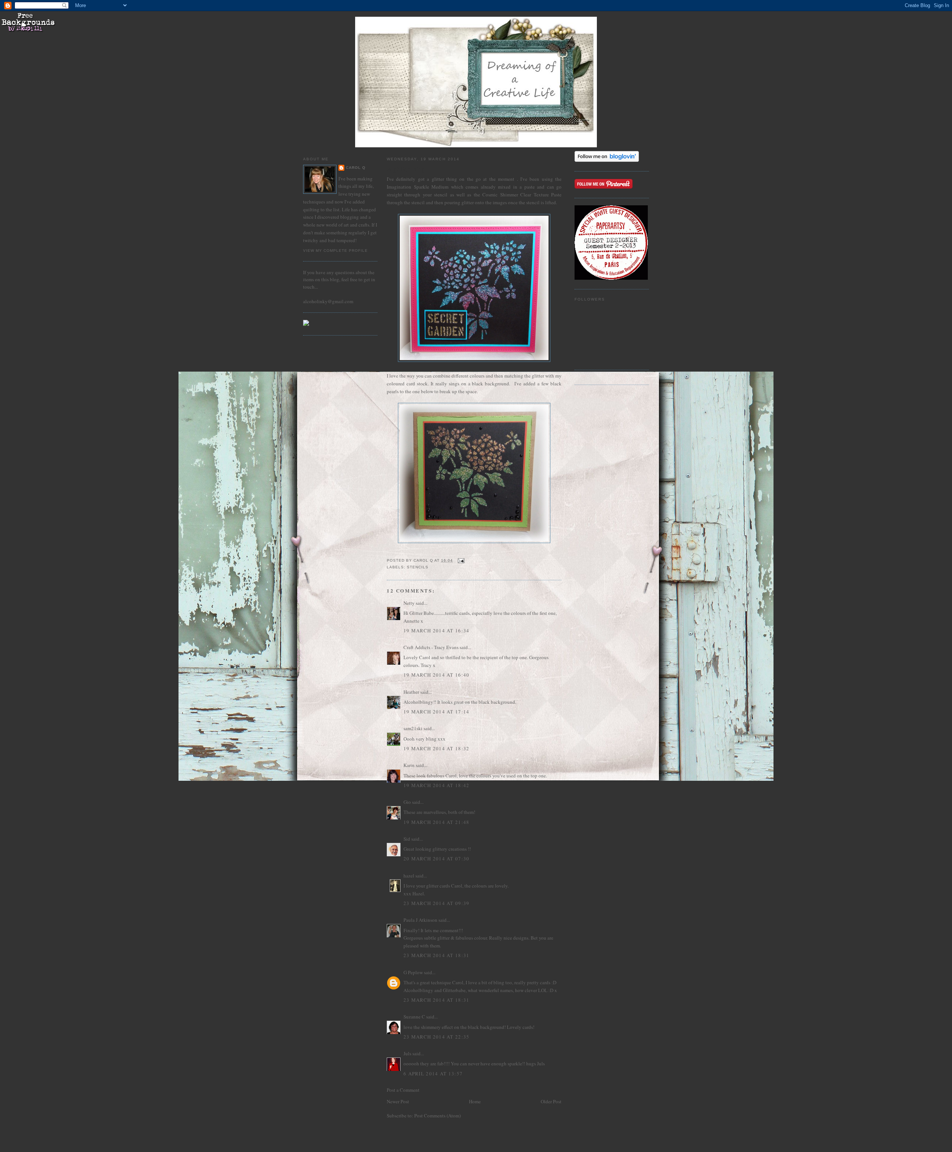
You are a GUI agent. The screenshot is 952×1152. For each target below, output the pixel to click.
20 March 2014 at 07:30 (436, 858)
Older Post (551, 1101)
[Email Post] (460, 560)
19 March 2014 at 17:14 (436, 711)
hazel (408, 875)
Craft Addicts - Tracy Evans (431, 647)
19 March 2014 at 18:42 (436, 785)
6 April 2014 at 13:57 (433, 1073)
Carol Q (356, 168)
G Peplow (413, 972)
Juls (407, 1053)
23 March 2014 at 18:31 (436, 955)
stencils (417, 567)
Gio (407, 802)
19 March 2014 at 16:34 (436, 630)
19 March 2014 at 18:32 (436, 748)
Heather (411, 692)
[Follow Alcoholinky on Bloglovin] (607, 160)
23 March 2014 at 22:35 (436, 1036)
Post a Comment (403, 1090)
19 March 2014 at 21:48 (436, 822)
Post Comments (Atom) (437, 1115)
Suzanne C (414, 1016)
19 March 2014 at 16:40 (436, 674)
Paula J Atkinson (420, 920)
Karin (409, 765)
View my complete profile (335, 250)
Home (475, 1101)
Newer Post (398, 1101)
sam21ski (412, 728)
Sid (406, 838)
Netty (409, 603)
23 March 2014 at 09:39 (436, 903)
